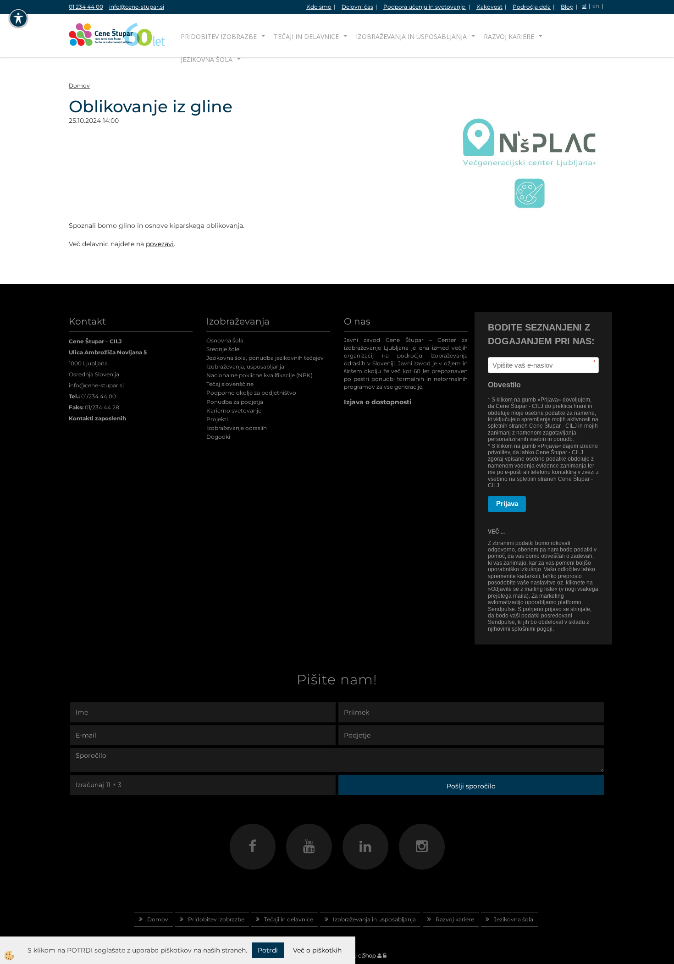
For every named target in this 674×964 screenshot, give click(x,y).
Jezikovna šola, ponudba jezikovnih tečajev (265, 357)
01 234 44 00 (86, 6)
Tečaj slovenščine (230, 383)
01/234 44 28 (102, 407)
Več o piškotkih (317, 950)
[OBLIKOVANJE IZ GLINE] (529, 154)
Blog (567, 6)
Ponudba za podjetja (234, 401)
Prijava (507, 503)
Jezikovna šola (206, 59)
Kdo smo (318, 6)
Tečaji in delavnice (306, 36)
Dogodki (218, 436)
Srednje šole (222, 349)
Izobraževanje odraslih (236, 427)
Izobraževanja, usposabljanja (245, 366)
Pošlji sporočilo (471, 786)
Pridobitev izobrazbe (219, 36)
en (595, 5)
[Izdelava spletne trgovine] (367, 955)
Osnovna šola (224, 340)
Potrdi (268, 950)
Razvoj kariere (509, 36)
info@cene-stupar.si (136, 6)
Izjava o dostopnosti (377, 402)
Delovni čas (357, 6)
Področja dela (532, 6)
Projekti (217, 419)
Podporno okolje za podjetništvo (251, 392)
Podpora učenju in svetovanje (424, 6)
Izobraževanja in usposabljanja (411, 36)
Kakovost (489, 6)
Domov (79, 85)
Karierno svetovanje (233, 410)
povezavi (160, 244)
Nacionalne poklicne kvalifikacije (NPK (258, 375)
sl (584, 5)
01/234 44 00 (98, 396)
